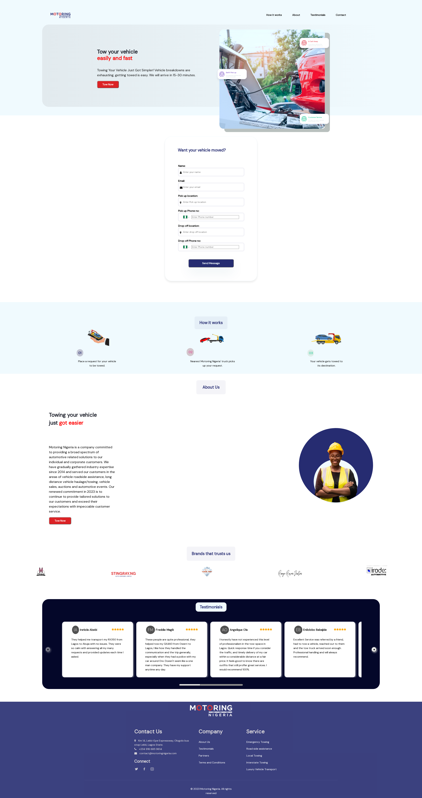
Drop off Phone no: (189, 241)
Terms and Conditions (212, 762)
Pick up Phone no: (188, 211)
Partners (204, 755)
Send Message (211, 263)
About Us (204, 742)
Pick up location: (188, 196)
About (296, 15)
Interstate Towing (257, 762)
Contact (341, 15)
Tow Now (107, 84)
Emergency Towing (257, 742)
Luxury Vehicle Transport (261, 769)
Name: (181, 166)
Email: (181, 181)
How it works (274, 15)
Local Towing (254, 755)
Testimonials (317, 15)
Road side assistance (259, 748)
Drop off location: (188, 226)
